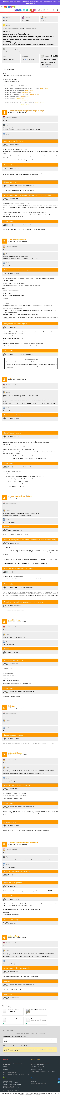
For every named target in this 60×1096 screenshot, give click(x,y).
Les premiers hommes (15, 92)
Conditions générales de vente (11, 1087)
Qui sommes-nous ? (8, 1068)
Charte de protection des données (12, 1084)
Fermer (58, 1)
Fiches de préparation (36, 1068)
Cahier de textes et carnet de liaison (40, 1063)
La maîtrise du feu (14, 96)
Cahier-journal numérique (37, 1066)
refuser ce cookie (36, 1094)
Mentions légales (7, 1081)
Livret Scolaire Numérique (37, 1064)
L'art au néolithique (15, 104)
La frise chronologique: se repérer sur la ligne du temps (24, 88)
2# (4, 1045)
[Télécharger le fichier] (3, 1014)
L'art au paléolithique (15, 100)
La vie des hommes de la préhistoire (19, 94)
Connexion (33, 1081)
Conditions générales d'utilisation (12, 1083)
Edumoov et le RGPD (8, 1086)
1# (4, 1036)
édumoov (5, 1069)
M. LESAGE (44, 20)
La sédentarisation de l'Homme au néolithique (22, 102)
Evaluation (12, 98)
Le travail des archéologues (17, 90)
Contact (5, 1066)
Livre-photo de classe (36, 1069)
